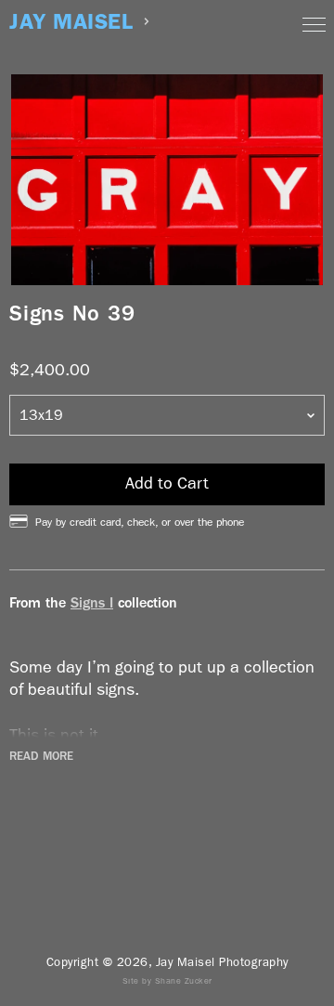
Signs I (92, 602)
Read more (41, 756)
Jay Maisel (71, 21)
